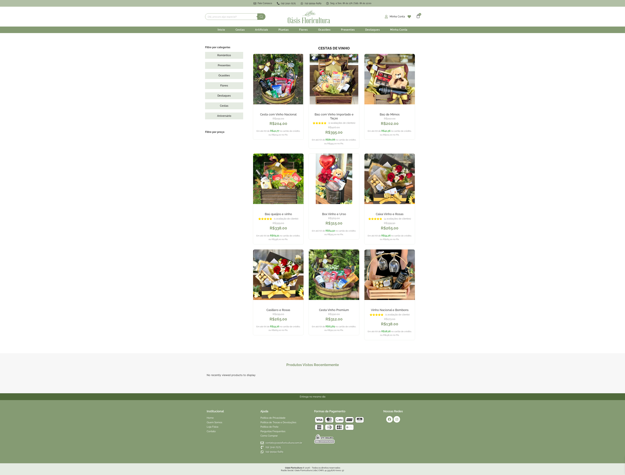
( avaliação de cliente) (286, 218)
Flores (303, 29)
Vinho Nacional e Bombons (390, 310)
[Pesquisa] (261, 16)
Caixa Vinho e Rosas (389, 214)
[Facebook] (389, 419)
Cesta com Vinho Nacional (278, 114)
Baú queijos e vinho (278, 214)
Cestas (240, 29)
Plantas (283, 29)
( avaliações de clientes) (341, 123)
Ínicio (221, 29)
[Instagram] (397, 419)
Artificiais (261, 29)
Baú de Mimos (390, 114)
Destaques (372, 29)
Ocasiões (324, 29)
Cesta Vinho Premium (334, 310)
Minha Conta (398, 29)
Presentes (348, 29)
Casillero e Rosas (278, 310)
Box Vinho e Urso (334, 214)
